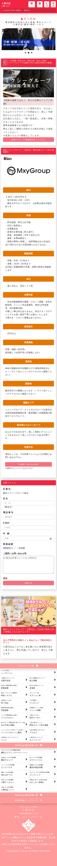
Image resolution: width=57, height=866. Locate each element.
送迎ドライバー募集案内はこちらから (28, 140)
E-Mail (6, 523)
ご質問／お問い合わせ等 (14, 553)
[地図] (53, 4)
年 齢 (6, 533)
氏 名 (5, 498)
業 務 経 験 (8, 544)
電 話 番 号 (8, 512)
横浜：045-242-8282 (29, 464)
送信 (5, 578)
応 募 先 (6, 489)
